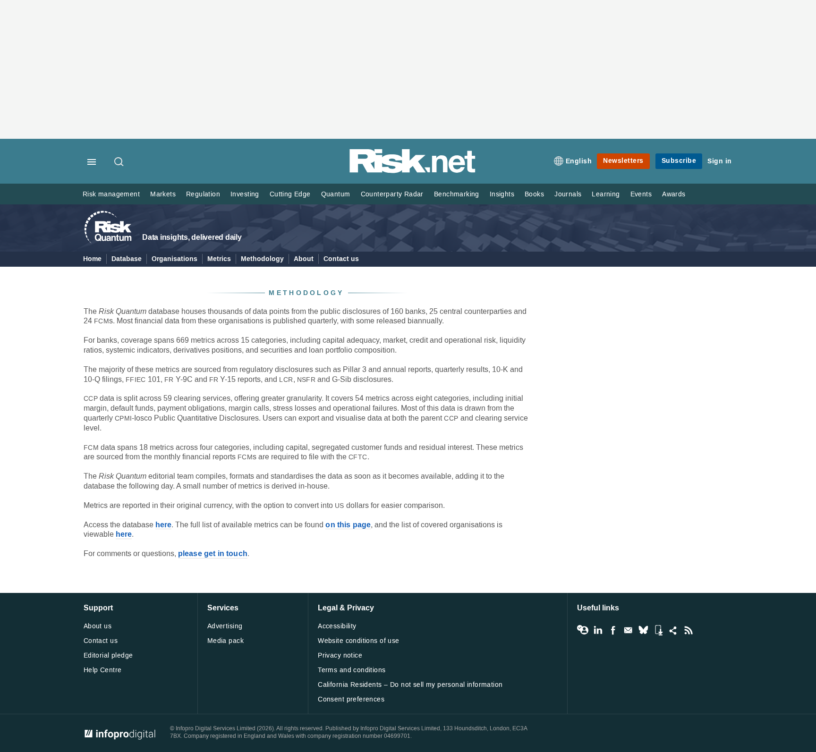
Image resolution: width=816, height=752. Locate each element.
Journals (567, 194)
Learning (606, 194)
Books (534, 194)
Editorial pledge (108, 655)
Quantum (335, 194)
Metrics (219, 258)
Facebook (613, 630)
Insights (502, 194)
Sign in (719, 161)
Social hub (673, 630)
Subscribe (679, 161)
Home (92, 258)
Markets (163, 194)
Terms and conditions (351, 670)
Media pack (225, 640)
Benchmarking (456, 194)
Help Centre (103, 670)
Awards (673, 194)
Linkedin (598, 630)
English (579, 161)
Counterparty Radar (392, 194)
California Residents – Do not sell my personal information (410, 684)
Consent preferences (351, 699)
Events (641, 194)
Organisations (174, 258)
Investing (244, 194)
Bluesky (643, 630)
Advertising (225, 626)
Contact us (341, 258)
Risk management (111, 194)
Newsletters (623, 161)
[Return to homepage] (412, 171)
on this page (348, 525)
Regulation (203, 194)
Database (126, 258)
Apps (658, 630)
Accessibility (337, 626)
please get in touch (212, 554)
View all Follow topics (582, 630)
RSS (688, 630)
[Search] (119, 162)
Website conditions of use (359, 640)
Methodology (262, 258)
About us (97, 626)
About (304, 258)
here (163, 525)
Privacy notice (340, 655)
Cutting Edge (290, 194)
